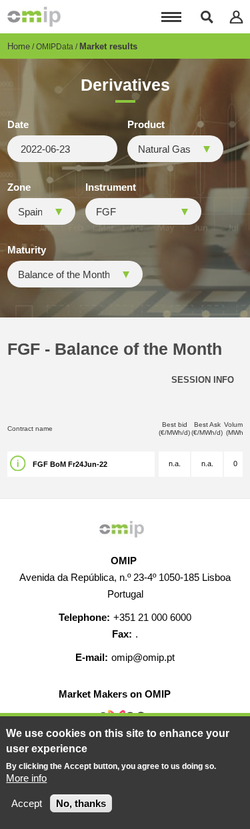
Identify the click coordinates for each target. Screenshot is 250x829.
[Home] (34, 17)
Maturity (26, 250)
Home (18, 46)
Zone (19, 187)
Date (18, 124)
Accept (26, 803)
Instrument (110, 187)
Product (146, 124)
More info (26, 778)
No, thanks (81, 803)
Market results (108, 46)
